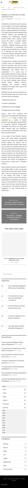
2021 (3, 420)
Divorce (14, 447)
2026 (3, 386)
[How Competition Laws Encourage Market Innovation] (14, 244)
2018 (3, 427)
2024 (3, 413)
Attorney (14, 444)
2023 (3, 415)
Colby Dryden (9, 18)
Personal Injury (14, 469)
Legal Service (14, 462)
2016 (3, 432)
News (14, 465)
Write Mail (4, 484)
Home (3, 7)
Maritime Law (6, 118)
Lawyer (14, 458)
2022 (3, 418)
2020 (3, 422)
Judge (14, 451)
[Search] (26, 2)
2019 (3, 425)
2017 (3, 430)
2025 (3, 410)
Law (9, 7)
